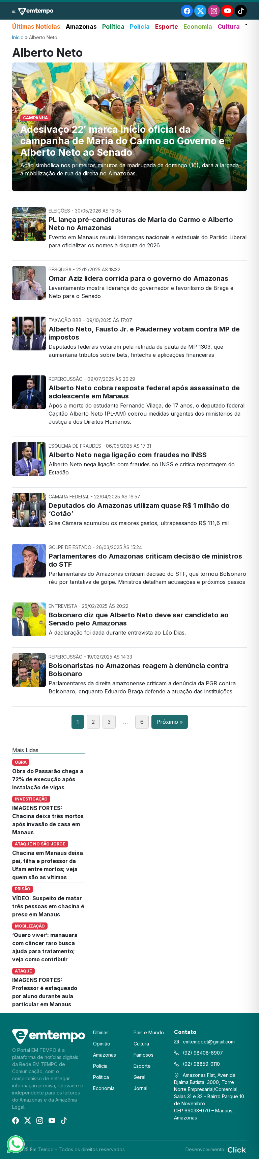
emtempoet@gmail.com (209, 1041)
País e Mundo (149, 1032)
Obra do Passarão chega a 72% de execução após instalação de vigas (47, 779)
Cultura (229, 26)
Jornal (140, 1088)
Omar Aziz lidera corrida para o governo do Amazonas (138, 278)
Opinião (101, 1043)
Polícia (140, 26)
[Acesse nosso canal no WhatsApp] (15, 1143)
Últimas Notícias (36, 26)
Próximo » (169, 721)
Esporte (166, 26)
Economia (197, 26)
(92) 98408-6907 (202, 1053)
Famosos (143, 1055)
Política (113, 26)
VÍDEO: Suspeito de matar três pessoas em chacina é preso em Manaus (48, 906)
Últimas (101, 1032)
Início (18, 37)
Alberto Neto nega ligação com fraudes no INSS (128, 455)
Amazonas (81, 26)
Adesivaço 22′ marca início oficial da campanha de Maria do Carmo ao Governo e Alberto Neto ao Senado (122, 141)
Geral (139, 1077)
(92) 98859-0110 (200, 1064)
